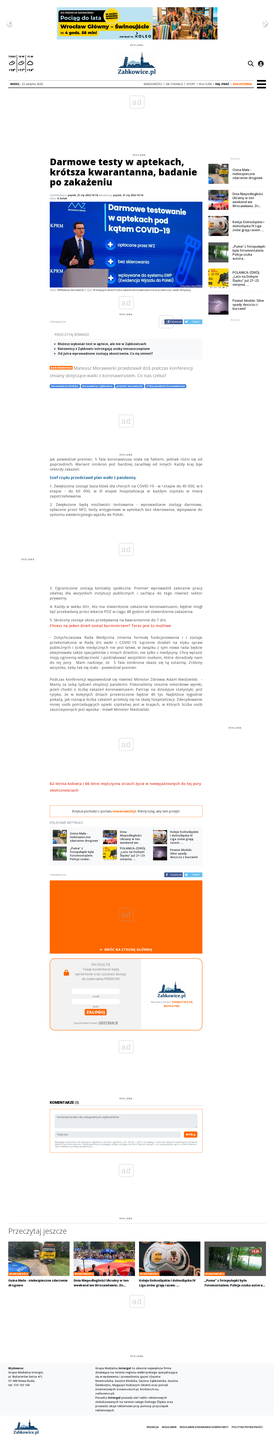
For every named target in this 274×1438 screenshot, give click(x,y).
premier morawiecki (130, 386)
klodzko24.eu (149, 1389)
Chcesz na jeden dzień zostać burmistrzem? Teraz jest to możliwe (110, 625)
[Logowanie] (261, 64)
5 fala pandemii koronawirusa (165, 386)
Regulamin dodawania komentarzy (204, 1427)
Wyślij (191, 1134)
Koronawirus (61, 368)
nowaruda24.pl (128, 1389)
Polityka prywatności (247, 1427)
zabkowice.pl (104, 1393)
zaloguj (95, 1012)
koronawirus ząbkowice (97, 386)
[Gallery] (137, 23)
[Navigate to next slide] (265, 23)
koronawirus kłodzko (64, 386)
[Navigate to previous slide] (9, 23)
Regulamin (169, 1427)
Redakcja (153, 1427)
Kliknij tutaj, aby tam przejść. (159, 811)
